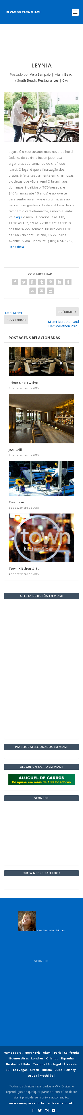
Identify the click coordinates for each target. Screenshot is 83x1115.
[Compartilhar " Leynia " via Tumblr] (41, 282)
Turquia (39, 1064)
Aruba (33, 1076)
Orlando (52, 1058)
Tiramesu (16, 502)
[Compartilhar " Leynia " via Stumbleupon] (32, 290)
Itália (27, 1064)
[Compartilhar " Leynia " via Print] (50, 290)
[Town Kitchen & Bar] (42, 538)
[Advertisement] (41, 38)
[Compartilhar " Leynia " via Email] (41, 290)
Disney (70, 1070)
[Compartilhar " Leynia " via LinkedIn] (59, 282)
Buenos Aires (19, 1058)
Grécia (35, 1070)
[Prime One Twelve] (42, 361)
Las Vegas (20, 1070)
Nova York (32, 1053)
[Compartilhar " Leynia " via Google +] (32, 282)
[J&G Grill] (42, 418)
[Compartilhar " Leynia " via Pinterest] (50, 282)
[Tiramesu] (42, 478)
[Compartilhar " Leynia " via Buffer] (68, 282)
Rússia (47, 1070)
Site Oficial (17, 247)
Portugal (54, 1064)
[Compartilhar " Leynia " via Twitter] (23, 282)
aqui (19, 217)
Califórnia (71, 1053)
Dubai (58, 1070)
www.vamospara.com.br (26, 1103)
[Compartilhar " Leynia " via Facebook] (15, 282)
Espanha (67, 1058)
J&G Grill (15, 450)
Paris (57, 1053)
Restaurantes (48, 80)
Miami (46, 1053)
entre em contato (60, 1103)
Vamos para (12, 1053)
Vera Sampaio (40, 74)
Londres (37, 1058)
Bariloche (13, 1064)
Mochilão (46, 1076)
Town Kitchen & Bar (25, 568)
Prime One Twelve (23, 383)
